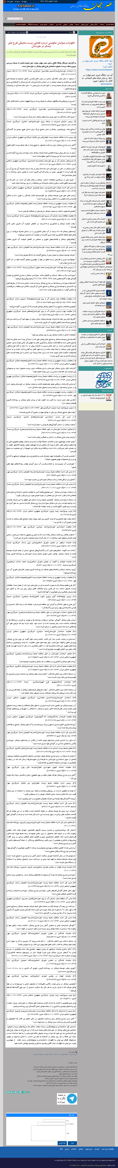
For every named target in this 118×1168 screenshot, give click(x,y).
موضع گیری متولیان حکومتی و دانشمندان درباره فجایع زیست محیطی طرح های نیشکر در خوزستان (52, 1081)
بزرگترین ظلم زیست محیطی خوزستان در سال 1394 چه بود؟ (61, 1083)
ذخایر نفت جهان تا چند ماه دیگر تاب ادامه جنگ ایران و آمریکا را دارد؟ (93, 194)
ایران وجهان (88, 1149)
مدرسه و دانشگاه (33, 24)
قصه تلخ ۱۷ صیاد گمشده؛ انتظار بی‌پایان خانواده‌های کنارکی (92, 283)
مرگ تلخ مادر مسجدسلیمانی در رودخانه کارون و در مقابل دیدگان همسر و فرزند (56, 1071)
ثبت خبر (58, 24)
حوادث (51, 24)
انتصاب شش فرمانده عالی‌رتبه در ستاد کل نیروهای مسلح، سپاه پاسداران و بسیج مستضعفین (92, 204)
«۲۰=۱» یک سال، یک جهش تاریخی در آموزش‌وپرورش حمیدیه (93, 396)
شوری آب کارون (38, 1054)
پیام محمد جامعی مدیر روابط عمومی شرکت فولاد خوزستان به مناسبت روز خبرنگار (93, 240)
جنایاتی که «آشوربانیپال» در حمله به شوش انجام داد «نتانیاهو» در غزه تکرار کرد (92, 337)
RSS (61, 1149)
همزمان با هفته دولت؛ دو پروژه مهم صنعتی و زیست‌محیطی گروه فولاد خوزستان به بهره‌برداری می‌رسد (93, 114)
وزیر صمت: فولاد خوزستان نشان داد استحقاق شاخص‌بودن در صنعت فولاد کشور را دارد (93, 104)
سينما (77, 24)
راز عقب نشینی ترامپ (98, 273)
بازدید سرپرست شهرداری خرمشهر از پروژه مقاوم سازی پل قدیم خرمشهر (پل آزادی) (55, 1069)
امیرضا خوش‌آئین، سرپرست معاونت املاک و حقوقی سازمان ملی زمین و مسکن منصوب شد (94, 314)
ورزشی (65, 24)
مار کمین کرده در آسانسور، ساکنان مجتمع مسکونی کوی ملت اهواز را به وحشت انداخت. (55, 1085)
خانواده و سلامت (21, 24)
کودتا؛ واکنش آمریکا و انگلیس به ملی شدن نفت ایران (93, 345)
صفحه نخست (110, 24)
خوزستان (96, 1149)
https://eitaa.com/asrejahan (99, 69)
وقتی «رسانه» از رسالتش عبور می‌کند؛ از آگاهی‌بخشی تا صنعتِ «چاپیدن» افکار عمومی (92, 132)
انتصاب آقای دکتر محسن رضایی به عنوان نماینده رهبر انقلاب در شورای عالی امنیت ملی (93, 230)
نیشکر (56, 1054)
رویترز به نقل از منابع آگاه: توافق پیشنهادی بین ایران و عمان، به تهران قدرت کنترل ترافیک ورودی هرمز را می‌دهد (97, 250)
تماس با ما (10, 1)
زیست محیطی (73, 1054)
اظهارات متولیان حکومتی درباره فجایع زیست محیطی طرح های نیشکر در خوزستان (41, 45)
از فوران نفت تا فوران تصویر (96, 166)
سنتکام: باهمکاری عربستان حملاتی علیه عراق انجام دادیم (93, 322)
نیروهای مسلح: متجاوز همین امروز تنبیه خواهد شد (94, 304)
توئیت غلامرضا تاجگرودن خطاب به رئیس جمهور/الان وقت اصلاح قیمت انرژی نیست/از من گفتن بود (93, 159)
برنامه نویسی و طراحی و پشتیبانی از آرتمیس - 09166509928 (87, 1165)
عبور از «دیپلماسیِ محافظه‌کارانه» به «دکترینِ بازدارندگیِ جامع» (93, 94)
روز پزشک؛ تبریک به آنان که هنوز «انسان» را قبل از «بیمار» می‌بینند (93, 140)
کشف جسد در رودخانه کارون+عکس (68, 1074)
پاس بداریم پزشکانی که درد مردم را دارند (93, 122)
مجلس (71, 24)
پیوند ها (24, 1)
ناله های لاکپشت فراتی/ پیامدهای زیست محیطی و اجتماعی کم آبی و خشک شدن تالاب (55, 1067)
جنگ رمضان (94, 24)
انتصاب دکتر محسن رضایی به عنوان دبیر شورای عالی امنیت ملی (93, 220)
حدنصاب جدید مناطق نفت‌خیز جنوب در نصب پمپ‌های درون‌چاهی (93, 212)
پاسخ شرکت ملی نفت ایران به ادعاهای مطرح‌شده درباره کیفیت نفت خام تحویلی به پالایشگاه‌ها (93, 150)
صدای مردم (43, 24)
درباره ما (17, 1)
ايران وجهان (84, 24)
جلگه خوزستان (63, 1054)
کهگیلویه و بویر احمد (108, 1149)
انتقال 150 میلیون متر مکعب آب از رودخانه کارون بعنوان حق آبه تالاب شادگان (57, 1076)
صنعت (102, 24)
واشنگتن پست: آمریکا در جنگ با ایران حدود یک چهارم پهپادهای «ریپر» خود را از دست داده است (92, 186)
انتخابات (73, 1149)
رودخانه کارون (48, 1054)
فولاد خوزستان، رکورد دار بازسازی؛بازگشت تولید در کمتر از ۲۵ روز (94, 176)
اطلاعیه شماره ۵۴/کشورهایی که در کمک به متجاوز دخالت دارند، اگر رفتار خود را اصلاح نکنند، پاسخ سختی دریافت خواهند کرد (96, 294)
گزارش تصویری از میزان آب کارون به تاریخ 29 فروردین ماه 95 (61, 1078)
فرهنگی (81, 1149)
